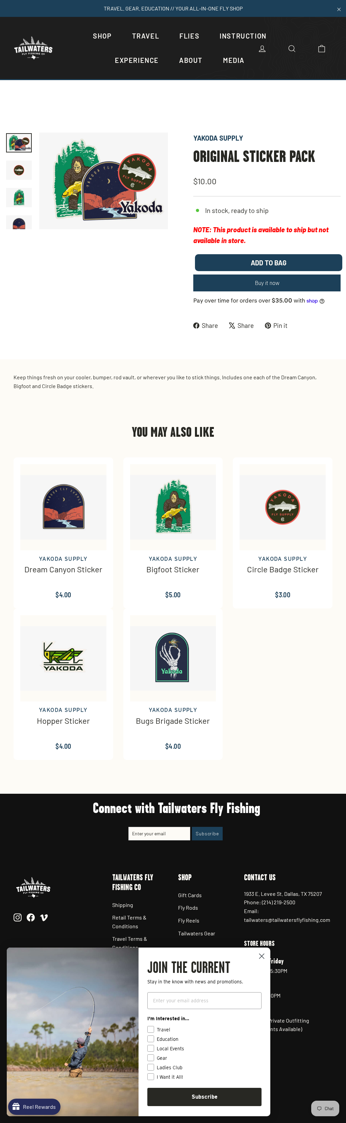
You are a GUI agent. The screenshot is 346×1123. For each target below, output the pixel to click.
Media (234, 60)
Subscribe (205, 1097)
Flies (189, 36)
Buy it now (267, 283)
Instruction (243, 36)
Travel (145, 36)
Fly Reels (188, 920)
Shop (102, 36)
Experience (137, 60)
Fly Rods (188, 907)
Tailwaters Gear (196, 933)
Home (12, 109)
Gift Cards (190, 895)
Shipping (122, 905)
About (191, 60)
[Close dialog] (262, 956)
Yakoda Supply (218, 138)
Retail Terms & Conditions (129, 921)
